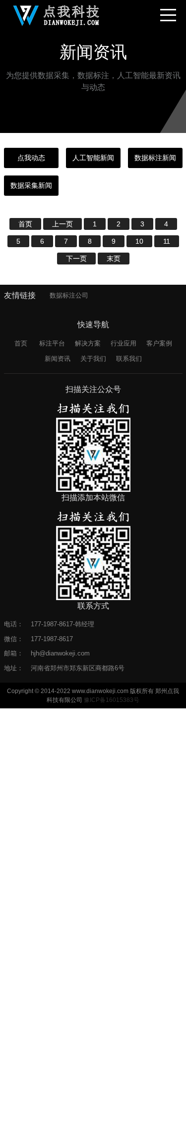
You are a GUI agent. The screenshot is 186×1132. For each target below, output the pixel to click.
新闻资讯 (57, 358)
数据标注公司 (69, 295)
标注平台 (52, 343)
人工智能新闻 (93, 158)
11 (166, 241)
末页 (114, 258)
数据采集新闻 (31, 185)
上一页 (62, 224)
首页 (25, 224)
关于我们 (93, 358)
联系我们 (129, 358)
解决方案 (88, 343)
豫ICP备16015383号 (111, 700)
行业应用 (123, 343)
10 (139, 241)
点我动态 (31, 158)
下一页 (76, 258)
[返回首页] (56, 15)
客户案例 (159, 343)
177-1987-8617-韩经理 (62, 624)
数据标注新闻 (155, 158)
